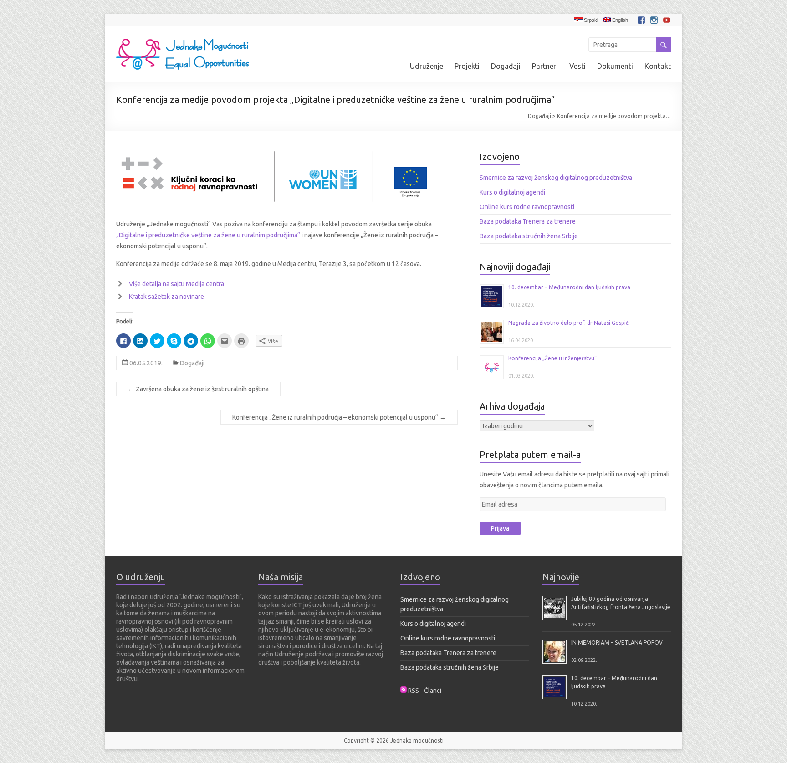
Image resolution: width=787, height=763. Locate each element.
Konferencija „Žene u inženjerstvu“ (552, 358)
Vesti (577, 66)
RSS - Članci (424, 690)
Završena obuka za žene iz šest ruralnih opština (198, 389)
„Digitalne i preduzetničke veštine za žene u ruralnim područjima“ (208, 235)
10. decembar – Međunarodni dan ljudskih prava (569, 287)
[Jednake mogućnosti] (182, 37)
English (619, 20)
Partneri (545, 66)
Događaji (506, 66)
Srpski (590, 20)
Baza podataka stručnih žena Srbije (529, 236)
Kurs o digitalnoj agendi (512, 192)
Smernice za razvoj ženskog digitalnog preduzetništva (556, 177)
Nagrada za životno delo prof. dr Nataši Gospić (568, 323)
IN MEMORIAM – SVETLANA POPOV (617, 642)
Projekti (467, 66)
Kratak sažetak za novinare (166, 296)
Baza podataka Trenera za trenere (528, 221)
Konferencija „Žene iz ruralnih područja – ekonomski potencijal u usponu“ (339, 417)
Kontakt (657, 66)
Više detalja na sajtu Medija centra (176, 283)
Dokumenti (615, 66)
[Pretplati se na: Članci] (403, 690)
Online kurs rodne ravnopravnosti (527, 206)
